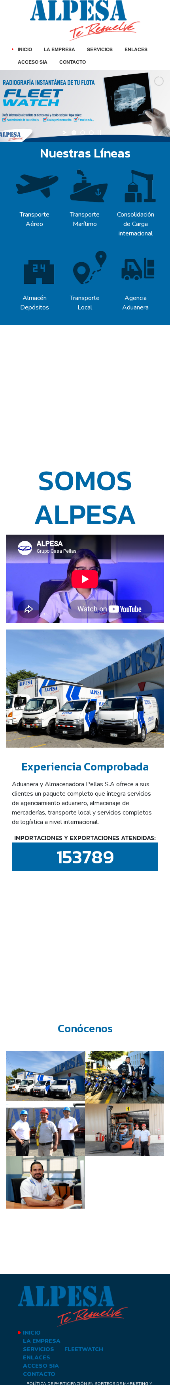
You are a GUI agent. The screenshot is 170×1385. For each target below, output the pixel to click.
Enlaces (136, 49)
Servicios (100, 49)
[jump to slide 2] (82, 132)
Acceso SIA (32, 61)
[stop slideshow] (99, 132)
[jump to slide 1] (74, 132)
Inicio (25, 49)
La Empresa (59, 49)
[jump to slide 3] (91, 132)
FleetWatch (83, 1349)
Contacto (72, 61)
